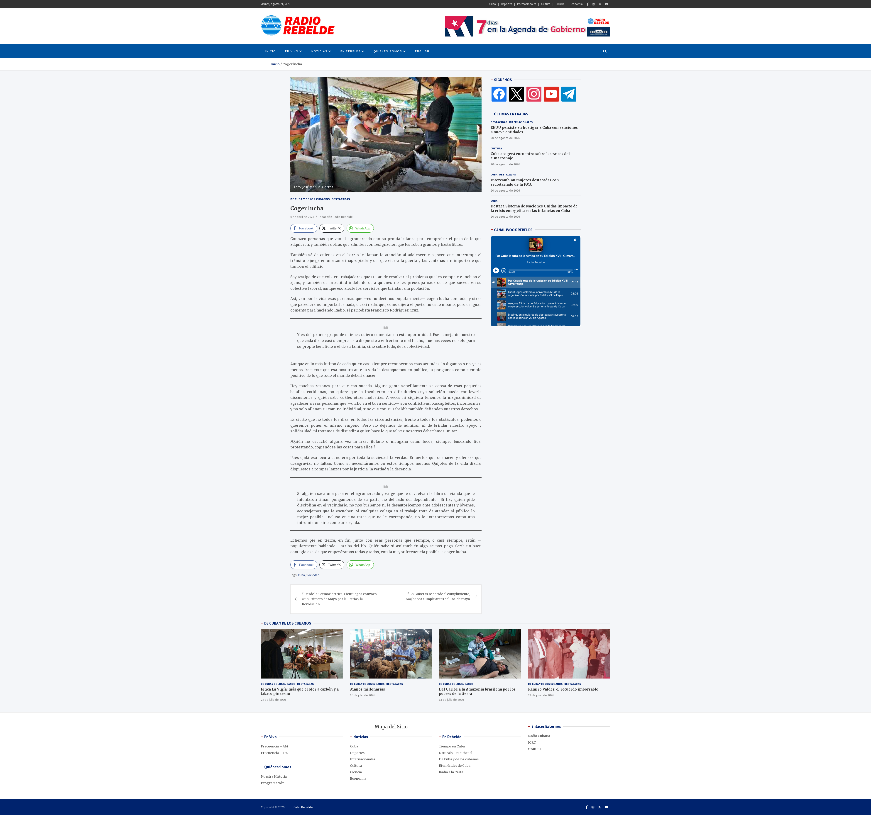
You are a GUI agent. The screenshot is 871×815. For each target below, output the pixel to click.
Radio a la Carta (451, 772)
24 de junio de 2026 (541, 695)
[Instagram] (593, 4)
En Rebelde (350, 51)
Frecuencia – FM (274, 753)
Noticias (319, 51)
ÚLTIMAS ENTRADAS (511, 114)
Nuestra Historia (274, 776)
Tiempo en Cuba (452, 746)
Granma (534, 749)
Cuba (492, 4)
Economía (576, 4)
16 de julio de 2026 (362, 695)
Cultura (545, 4)
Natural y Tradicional (455, 753)
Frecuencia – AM (274, 746)
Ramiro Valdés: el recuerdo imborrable (563, 689)
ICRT (532, 742)
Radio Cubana (539, 736)
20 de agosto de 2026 (505, 138)
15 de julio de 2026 (451, 700)
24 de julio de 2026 (273, 700)
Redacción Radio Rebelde (335, 217)
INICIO (270, 51)
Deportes (506, 4)
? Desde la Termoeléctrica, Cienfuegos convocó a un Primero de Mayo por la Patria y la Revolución (339, 599)
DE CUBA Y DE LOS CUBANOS (287, 623)
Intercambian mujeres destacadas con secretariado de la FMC (525, 182)
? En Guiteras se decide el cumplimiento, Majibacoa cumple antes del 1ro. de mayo (438, 596)
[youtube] (551, 94)
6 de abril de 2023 (302, 217)
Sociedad (312, 575)
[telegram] (568, 94)
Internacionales (526, 4)
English (422, 51)
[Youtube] (606, 4)
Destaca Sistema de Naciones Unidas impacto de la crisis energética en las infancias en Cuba (534, 208)
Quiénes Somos (388, 51)
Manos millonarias (367, 689)
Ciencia (560, 4)
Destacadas (341, 199)
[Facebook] (587, 4)
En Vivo (291, 51)
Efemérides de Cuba (454, 766)
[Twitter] (600, 4)
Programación (272, 783)
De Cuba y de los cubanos (310, 199)
